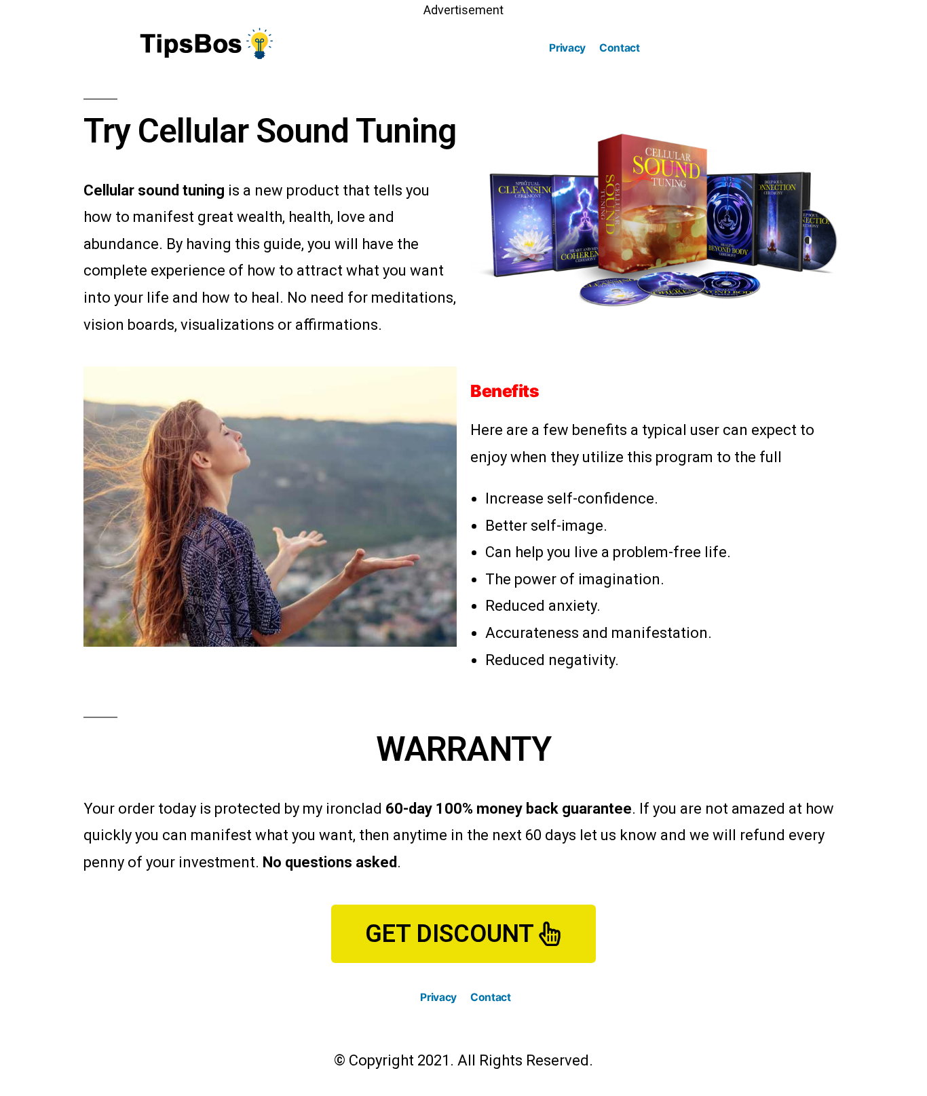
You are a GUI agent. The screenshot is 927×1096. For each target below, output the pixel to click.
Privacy (567, 47)
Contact (619, 47)
